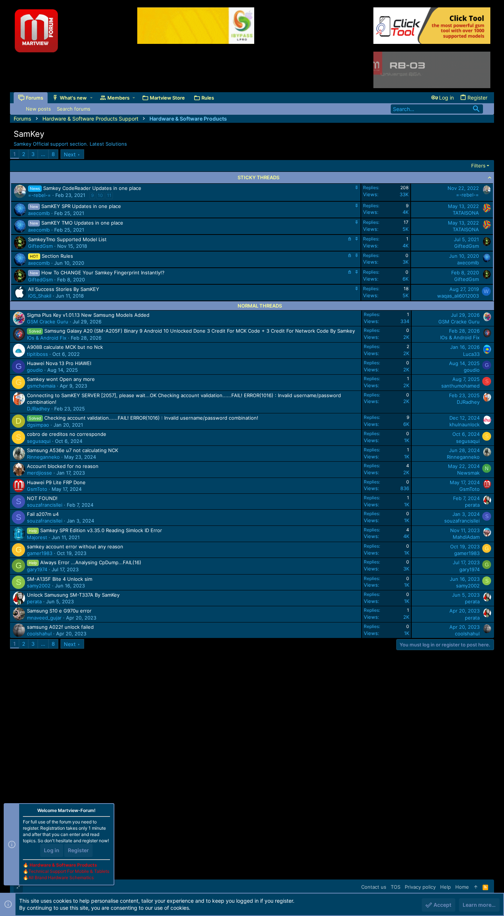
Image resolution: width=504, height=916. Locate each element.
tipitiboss (37, 354)
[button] (91, 98)
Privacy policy (420, 887)
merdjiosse (39, 473)
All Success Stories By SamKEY (63, 289)
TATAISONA (466, 213)
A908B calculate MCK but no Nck (65, 347)
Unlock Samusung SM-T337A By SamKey (73, 595)
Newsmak (468, 473)
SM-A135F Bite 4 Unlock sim (59, 579)
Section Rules (57, 256)
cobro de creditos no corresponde (66, 434)
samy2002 (39, 586)
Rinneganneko (43, 457)
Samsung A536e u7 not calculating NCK (72, 450)
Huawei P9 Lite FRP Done (56, 482)
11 (109, 195)
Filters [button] (478, 166)
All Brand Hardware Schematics (61, 877)
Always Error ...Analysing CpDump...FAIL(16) (90, 562)
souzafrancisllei (44, 505)
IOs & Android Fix (46, 338)
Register (78, 850)
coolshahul (39, 633)
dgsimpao (38, 425)
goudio (35, 370)
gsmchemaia (41, 386)
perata (472, 505)
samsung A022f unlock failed (60, 627)
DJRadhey (38, 409)
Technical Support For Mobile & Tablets (68, 871)
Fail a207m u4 (43, 514)
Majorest (37, 537)
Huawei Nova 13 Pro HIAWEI (59, 363)
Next (70, 154)
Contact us (373, 887)
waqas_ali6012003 (458, 296)
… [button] (43, 154)
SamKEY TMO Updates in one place (82, 223)
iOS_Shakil (39, 296)
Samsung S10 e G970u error (59, 611)
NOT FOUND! (42, 498)
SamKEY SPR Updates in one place (81, 206)
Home (462, 887)
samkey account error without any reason (75, 546)
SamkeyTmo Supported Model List (67, 239)
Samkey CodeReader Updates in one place (92, 188)
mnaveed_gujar (44, 618)
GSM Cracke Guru (47, 322)
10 (100, 195)
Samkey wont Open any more (61, 379)
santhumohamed (460, 386)
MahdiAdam (466, 537)
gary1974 (37, 569)
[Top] (475, 886)
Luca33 (471, 354)
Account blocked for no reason (63, 466)
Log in (51, 850)
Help (445, 887)
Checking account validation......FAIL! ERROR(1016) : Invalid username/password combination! (151, 418)
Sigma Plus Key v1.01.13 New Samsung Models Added (88, 315)
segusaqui (39, 441)
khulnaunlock (464, 424)
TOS (395, 887)
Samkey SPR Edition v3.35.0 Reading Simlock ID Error (101, 530)
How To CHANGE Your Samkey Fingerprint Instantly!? (103, 272)
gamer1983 (39, 553)
